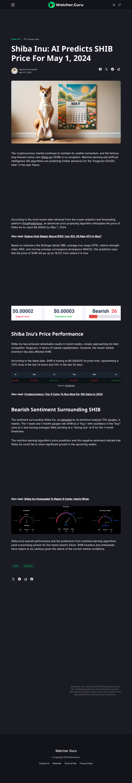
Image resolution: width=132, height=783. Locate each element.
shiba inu (28, 566)
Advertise (56, 763)
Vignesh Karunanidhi (28, 69)
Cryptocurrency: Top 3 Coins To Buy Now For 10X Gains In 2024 (63, 394)
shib (16, 566)
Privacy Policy (86, 763)
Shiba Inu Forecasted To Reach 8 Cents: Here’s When (56, 499)
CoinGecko (70, 385)
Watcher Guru (66, 751)
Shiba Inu (15, 39)
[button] (12, 5)
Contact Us (44, 763)
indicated (66, 419)
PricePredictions (32, 223)
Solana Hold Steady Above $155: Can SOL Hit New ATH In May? (62, 236)
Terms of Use (70, 763)
